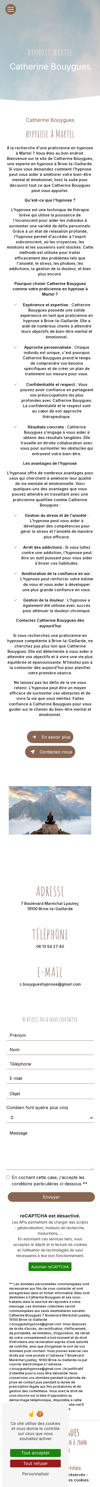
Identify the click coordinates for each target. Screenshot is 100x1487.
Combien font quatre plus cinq (37, 1107)
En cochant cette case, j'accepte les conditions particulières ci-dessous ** (49, 1180)
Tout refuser (35, 1463)
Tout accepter (35, 1452)
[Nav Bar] (10, 9)
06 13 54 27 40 (50, 946)
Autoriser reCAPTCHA (50, 1266)
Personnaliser (35, 1473)
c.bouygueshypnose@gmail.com (50, 984)
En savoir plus (56, 737)
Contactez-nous (56, 752)
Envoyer (51, 1197)
